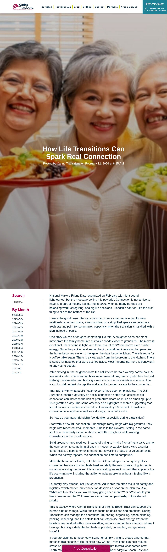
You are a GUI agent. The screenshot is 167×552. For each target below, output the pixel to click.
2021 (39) (17, 335)
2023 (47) (17, 327)
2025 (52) (17, 319)
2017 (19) (17, 352)
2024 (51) (17, 323)
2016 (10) (17, 356)
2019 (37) (17, 343)
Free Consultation (86, 548)
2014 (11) (17, 364)
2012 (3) (16, 372)
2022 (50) (17, 331)
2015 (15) (17, 360)
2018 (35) (17, 348)
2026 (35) (17, 315)
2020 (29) (17, 339)
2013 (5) (16, 368)
